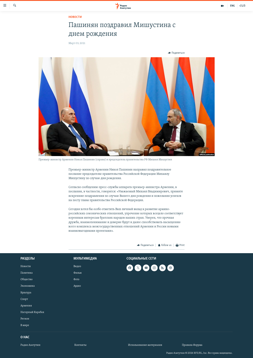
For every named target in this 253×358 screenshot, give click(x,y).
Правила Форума (192, 345)
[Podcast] (170, 268)
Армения (26, 305)
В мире (24, 325)
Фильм (77, 273)
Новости (75, 17)
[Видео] (222, 5)
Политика (26, 273)
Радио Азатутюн (30, 345)
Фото (76, 279)
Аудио (77, 286)
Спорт (24, 299)
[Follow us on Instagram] (154, 268)
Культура (25, 292)
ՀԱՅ (242, 5)
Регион (24, 318)
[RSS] (162, 268)
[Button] (176, 53)
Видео (77, 266)
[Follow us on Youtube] (146, 268)
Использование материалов (145, 345)
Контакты (80, 345)
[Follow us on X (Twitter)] (138, 268)
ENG (232, 5)
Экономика (27, 286)
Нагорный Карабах (32, 312)
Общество (26, 279)
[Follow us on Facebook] (129, 268)
